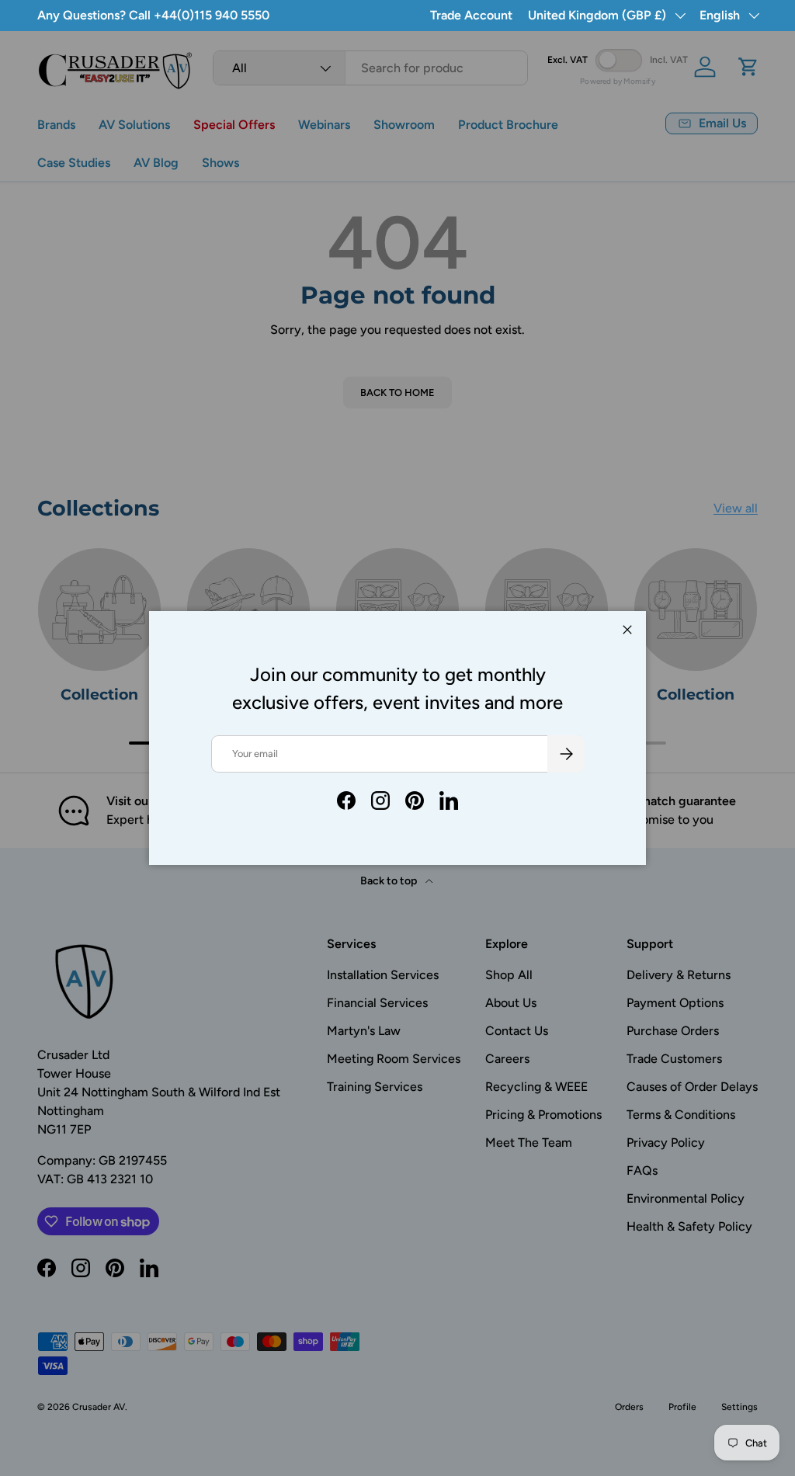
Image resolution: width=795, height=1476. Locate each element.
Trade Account (471, 15)
